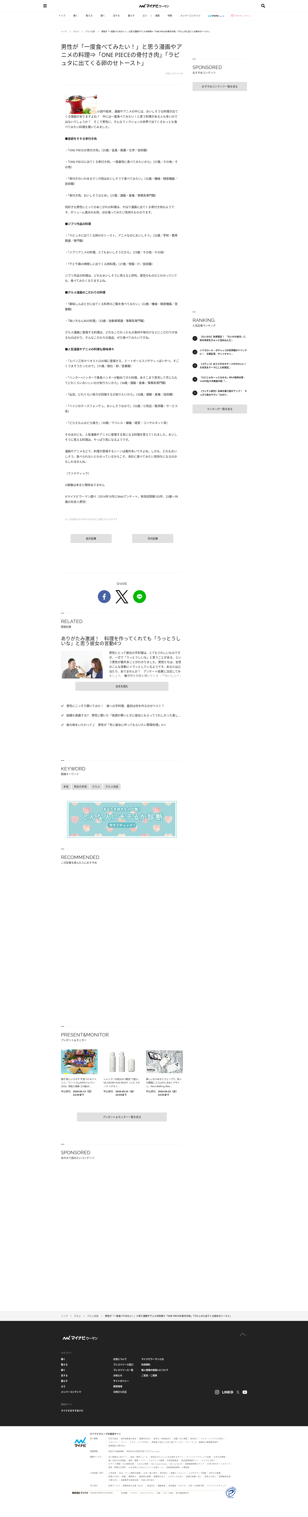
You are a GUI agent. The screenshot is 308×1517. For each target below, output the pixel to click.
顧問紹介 (132, 1476)
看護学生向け (145, 1438)
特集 (170, 15)
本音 (65, 786)
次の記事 (153, 538)
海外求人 (194, 1438)
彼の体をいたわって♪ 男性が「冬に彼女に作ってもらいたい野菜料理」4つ (116, 725)
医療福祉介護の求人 (117, 1445)
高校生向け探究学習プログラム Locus (143, 1451)
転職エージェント (178, 1473)
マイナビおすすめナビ (72, 1410)
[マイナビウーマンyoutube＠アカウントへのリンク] (245, 1392)
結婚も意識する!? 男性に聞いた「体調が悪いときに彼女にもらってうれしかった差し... (123, 715)
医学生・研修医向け (162, 1438)
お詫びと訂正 (120, 1391)
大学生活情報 (219, 1457)
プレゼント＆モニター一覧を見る (122, 1117)
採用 (158, 1493)
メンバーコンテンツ (190, 15)
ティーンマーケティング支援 (198, 1457)
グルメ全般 (90, 31)
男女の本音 (80, 786)
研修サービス (114, 1485)
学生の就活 (113, 1438)
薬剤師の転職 (145, 1476)
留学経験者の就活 (128, 1438)
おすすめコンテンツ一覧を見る (220, 86)
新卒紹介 (164, 1473)
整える (89, 15)
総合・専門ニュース (139, 1457)
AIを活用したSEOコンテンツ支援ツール (146, 1467)
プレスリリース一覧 (123, 1369)
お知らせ (117, 1375)
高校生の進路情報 (116, 1451)
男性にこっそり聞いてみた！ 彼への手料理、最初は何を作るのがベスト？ (115, 706)
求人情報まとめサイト (118, 1457)
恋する (116, 15)
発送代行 (151, 1485)
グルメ (76, 31)
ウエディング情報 (156, 1460)
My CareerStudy (159, 1464)
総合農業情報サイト (190, 1460)
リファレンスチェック (216, 1485)
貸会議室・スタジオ (177, 1485)
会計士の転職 (215, 1473)
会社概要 (124, 1493)
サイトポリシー (121, 1380)
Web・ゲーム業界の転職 (130, 1473)
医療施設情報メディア (194, 1464)
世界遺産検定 (173, 1460)
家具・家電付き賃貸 (117, 1467)
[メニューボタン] (45, 6)
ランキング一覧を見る (220, 409)
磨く (103, 15)
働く (75, 15)
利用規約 (145, 1364)
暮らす (131, 15)
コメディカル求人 (175, 1476)
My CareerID (176, 1464)
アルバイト (113, 1442)
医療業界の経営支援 (129, 1480)
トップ (62, 15)
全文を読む (122, 686)
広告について (120, 1359)
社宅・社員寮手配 (196, 1485)
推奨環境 (117, 1386)
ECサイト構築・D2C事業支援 (121, 1464)
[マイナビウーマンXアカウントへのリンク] (237, 1392)
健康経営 (162, 1485)
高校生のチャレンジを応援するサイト (167, 1457)
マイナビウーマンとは (152, 1359)
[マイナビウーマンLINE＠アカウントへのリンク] (227, 1392)
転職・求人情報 (180, 1438)
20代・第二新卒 (150, 1473)
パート (124, 1442)
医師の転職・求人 (194, 1476)
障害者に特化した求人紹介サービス (167, 1442)
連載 (157, 15)
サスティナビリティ (147, 1493)
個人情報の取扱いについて (154, 1369)
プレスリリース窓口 (123, 1364)
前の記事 (91, 538)
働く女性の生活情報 (117, 1460)
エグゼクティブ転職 (197, 1473)
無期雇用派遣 (225, 1476)
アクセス (133, 1493)
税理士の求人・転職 (117, 1476)
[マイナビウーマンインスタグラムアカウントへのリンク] (217, 1392)
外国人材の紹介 (148, 1480)
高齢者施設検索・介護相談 (177, 1467)
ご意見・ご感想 (149, 1375)
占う (145, 15)
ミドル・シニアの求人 (139, 1442)
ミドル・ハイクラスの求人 (212, 1438)
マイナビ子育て (208, 1460)
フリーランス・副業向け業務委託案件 (201, 1442)
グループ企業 (168, 1493)
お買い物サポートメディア (218, 1464)
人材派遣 (112, 1473)
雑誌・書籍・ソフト (137, 1460)
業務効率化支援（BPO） (133, 1485)
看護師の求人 (159, 1476)
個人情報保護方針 (182, 1493)
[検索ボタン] (263, 6)
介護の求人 (113, 1480)
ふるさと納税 (142, 1464)
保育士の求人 (210, 1476)
